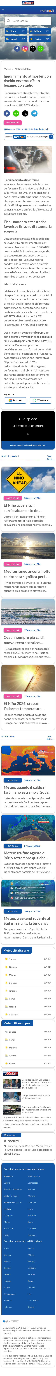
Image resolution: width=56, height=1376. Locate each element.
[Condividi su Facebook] (7, 115)
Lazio (30, 1209)
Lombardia (33, 1182)
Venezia (31, 1261)
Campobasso (10, 1294)
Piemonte (8, 1176)
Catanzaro (33, 1300)
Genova (7, 1255)
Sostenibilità (12, 122)
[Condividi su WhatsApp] (16, 115)
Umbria (7, 1209)
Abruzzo (32, 1215)
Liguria (7, 1182)
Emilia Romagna (11, 1195)
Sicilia (6, 1235)
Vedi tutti (49, 457)
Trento (7, 1261)
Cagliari (31, 1307)
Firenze (31, 1274)
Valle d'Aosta (34, 1176)
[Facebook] (17, 48)
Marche (31, 1195)
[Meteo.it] (47, 10)
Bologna (32, 1267)
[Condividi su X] (25, 115)
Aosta (31, 1248)
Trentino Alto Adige (13, 1189)
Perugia (7, 1281)
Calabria (32, 1228)
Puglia (30, 1221)
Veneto (31, 1189)
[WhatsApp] (40, 48)
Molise (7, 1221)
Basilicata (8, 1228)
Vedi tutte (50, 737)
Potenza (8, 1300)
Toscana (32, 1202)
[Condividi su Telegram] (34, 115)
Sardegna (32, 1235)
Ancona (7, 1274)
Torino (7, 1248)
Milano (31, 1255)
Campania (8, 1215)
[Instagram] (25, 48)
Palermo (8, 1307)
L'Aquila (31, 1287)
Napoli (7, 1287)
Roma (30, 1281)
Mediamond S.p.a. (27, 1355)
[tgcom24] (28, 3)
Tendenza (13, 780)
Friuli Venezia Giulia (13, 1202)
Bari (30, 1294)
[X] (33, 48)
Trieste (7, 1267)
